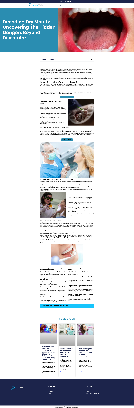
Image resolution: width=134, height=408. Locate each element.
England (65, 406)
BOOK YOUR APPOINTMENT (67, 97)
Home (54, 5)
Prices (93, 5)
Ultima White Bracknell (46, 78)
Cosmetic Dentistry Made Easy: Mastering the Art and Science (65, 187)
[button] (92, 59)
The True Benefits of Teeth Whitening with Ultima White (57, 237)
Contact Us (98, 5)
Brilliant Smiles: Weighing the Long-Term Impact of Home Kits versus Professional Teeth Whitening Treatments (48, 353)
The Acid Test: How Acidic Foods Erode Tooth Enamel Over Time (61, 90)
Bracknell (69, 406)
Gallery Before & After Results (64, 5)
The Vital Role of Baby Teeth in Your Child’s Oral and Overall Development (75, 131)
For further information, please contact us (55, 306)
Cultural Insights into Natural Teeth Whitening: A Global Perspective (85, 352)
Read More (44, 375)
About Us (74, 5)
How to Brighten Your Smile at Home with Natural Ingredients (66, 352)
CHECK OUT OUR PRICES (67, 139)
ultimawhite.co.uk (67, 407)
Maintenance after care (85, 5)
